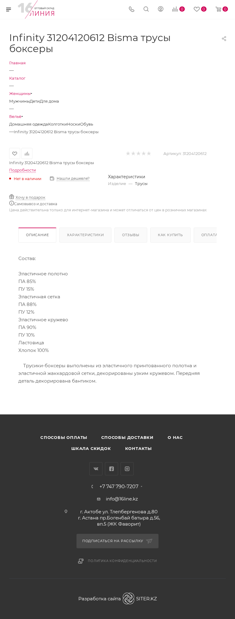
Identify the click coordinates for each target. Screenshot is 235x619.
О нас (175, 437)
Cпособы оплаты (63, 437)
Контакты (138, 448)
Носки (73, 124)
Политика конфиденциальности (122, 561)
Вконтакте (96, 468)
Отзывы (131, 235)
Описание (37, 235)
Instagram (127, 468)
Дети (35, 101)
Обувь (86, 124)
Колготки (57, 124)
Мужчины (19, 101)
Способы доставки (127, 437)
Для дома (49, 101)
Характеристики (85, 235)
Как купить (170, 235)
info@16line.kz (122, 499)
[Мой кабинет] (160, 10)
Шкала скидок (91, 448)
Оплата (209, 235)
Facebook (111, 468)
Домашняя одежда (28, 124)
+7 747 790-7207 (118, 486)
